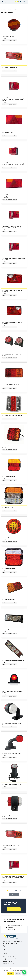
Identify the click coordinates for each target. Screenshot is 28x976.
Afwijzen (18, 973)
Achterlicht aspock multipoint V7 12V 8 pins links (12, 291)
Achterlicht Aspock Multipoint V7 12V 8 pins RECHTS (12, 323)
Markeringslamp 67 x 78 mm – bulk (11, 354)
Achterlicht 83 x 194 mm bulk (10, 67)
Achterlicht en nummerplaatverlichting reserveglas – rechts (13, 131)
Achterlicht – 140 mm (8, 36)
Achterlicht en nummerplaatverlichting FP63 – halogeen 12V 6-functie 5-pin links (13, 163)
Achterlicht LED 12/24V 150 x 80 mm (12, 384)
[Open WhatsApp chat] (24, 972)
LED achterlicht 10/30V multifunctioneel (13, 630)
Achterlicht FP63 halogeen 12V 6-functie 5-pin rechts (13, 259)
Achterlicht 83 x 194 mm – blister (11, 845)
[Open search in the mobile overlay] (5, 2)
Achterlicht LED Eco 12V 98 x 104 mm (12, 415)
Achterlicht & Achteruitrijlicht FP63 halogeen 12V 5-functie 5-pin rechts (11, 227)
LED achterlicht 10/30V (8, 446)
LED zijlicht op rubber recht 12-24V (11, 784)
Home (2, 9)
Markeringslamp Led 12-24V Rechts (11, 723)
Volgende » (18, 890)
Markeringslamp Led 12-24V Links (11, 753)
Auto (5, 9)
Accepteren (10, 973)
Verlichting (9, 9)
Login (3, 40)
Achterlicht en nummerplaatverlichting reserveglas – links (13, 195)
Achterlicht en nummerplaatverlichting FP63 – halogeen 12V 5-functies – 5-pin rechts (13, 99)
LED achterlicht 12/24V (8, 476)
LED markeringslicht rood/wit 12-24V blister (12, 692)
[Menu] (2, 2)
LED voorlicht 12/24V (8, 507)
